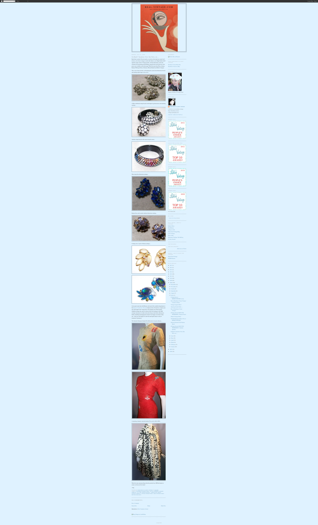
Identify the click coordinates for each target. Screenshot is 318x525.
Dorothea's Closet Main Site (174, 64)
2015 (171, 267)
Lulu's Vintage (171, 233)
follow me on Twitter (181, 248)
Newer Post (134, 506)
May (172, 338)
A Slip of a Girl (171, 230)
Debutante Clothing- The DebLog (175, 237)
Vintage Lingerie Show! (176, 304)
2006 (171, 351)
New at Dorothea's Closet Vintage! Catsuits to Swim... (178, 301)
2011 (171, 276)
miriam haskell (146, 492)
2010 (171, 278)
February (173, 344)
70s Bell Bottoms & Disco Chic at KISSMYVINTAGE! (178, 319)
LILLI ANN (139, 492)
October (173, 289)
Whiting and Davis (136, 494)
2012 (171, 274)
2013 (171, 272)
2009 (171, 280)
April (172, 340)
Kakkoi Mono (171, 226)
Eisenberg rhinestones (142, 491)
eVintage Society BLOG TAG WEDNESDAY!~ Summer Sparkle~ (177, 327)
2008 (171, 282)
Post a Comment (135, 503)
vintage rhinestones (147, 493)
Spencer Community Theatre (139, 307)
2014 (171, 269)
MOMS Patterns (171, 258)
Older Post (163, 506)
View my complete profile (175, 114)
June (172, 336)
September (173, 291)
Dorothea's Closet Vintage (177, 106)
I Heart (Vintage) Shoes (176, 316)
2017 (171, 265)
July (172, 295)
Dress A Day (171, 235)
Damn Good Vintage (172, 256)
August (173, 293)
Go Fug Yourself (171, 239)
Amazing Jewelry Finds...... (177, 307)
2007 (171, 349)
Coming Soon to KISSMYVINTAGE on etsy (177, 298)
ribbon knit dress (156, 492)
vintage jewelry (136, 493)
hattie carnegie (154, 491)
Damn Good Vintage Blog (174, 231)
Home (148, 506)
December (173, 284)
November (173, 286)
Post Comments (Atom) (143, 509)
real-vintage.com (159, 7)
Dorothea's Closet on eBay (174, 66)
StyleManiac (171, 228)
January (173, 346)
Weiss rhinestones (159, 493)
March (172, 342)
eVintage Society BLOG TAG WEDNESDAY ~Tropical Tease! (178, 313)
